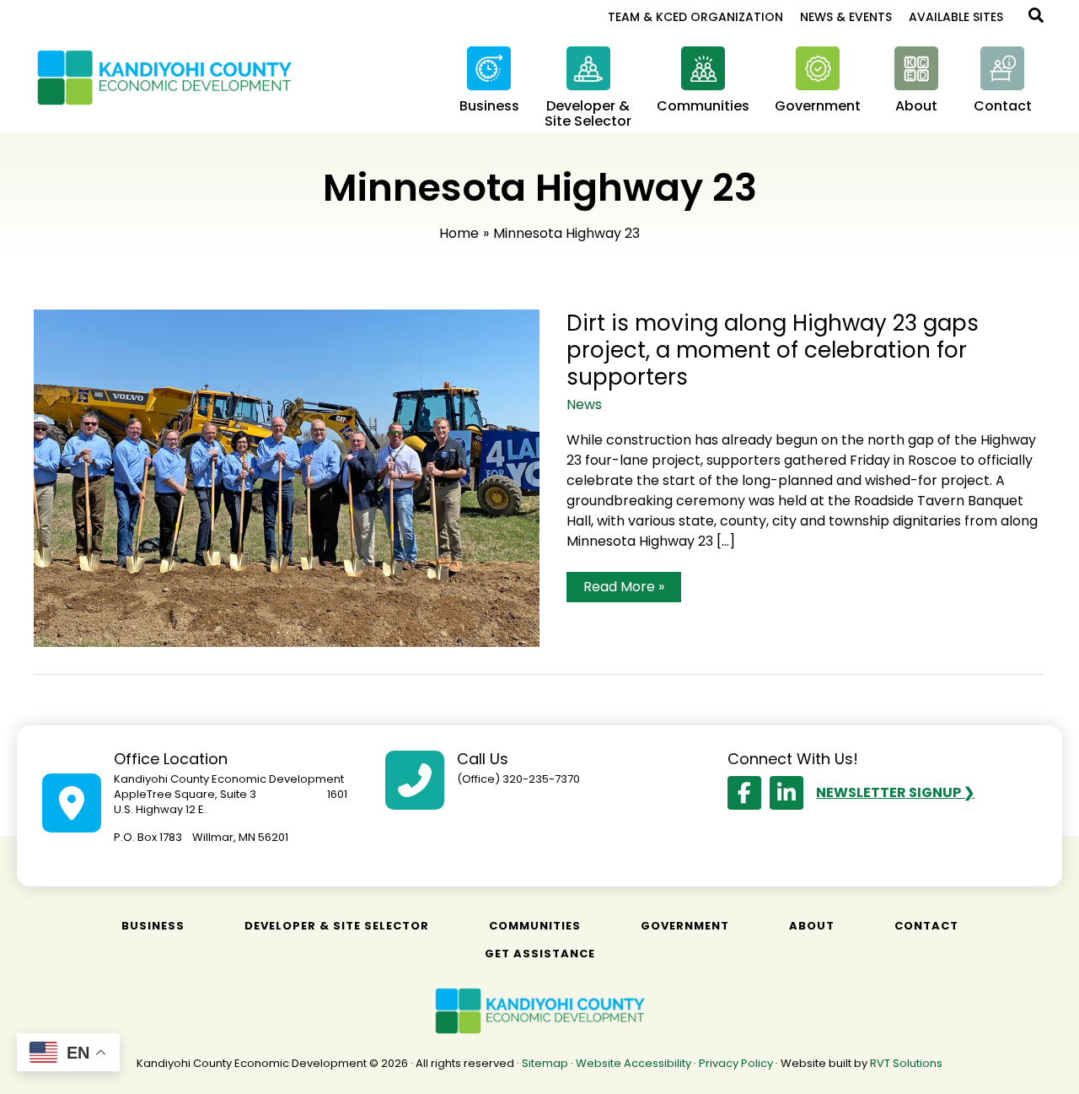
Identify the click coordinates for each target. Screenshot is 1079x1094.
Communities (535, 926)
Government (685, 926)
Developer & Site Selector (336, 926)
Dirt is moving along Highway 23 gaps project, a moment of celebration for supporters (772, 350)
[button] (1036, 17)
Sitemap (545, 1063)
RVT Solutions (906, 1063)
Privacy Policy (736, 1063)
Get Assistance (540, 954)
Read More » (623, 589)
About (812, 926)
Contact (926, 926)
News (584, 404)
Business (153, 926)
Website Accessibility (633, 1063)
